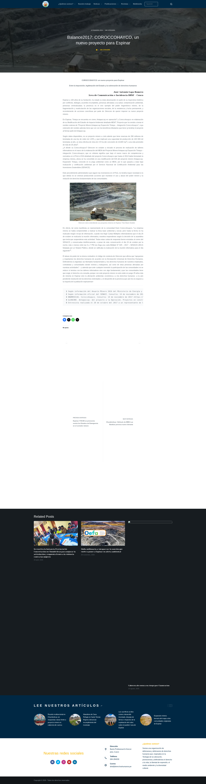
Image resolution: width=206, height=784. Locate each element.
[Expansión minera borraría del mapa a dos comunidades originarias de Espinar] (146, 720)
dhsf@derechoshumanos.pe (120, 766)
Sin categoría (110, 30)
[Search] (171, 4)
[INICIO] (97, 50)
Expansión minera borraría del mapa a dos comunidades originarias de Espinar (162, 720)
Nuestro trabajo (84, 4)
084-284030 (114, 759)
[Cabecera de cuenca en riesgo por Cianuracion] (150, 601)
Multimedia (137, 4)
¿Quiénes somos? (65, 4)
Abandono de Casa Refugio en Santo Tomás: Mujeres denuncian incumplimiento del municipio (92, 719)
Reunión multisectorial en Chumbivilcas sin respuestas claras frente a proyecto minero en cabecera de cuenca (57, 719)
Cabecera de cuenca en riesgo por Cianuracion (148, 686)
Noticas (97, 4)
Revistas (124, 4)
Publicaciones (110, 4)
